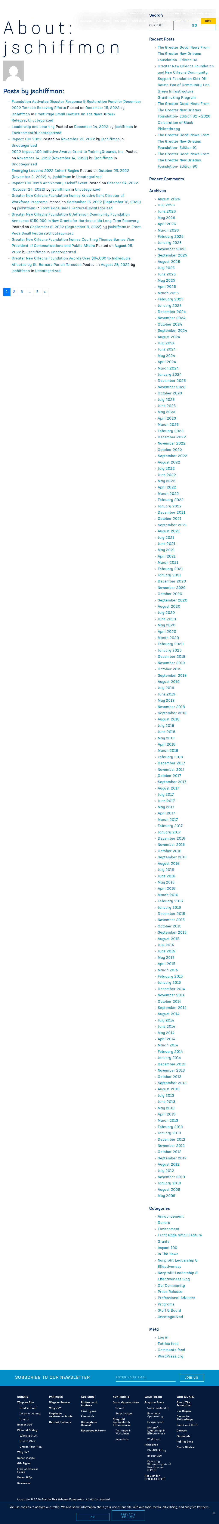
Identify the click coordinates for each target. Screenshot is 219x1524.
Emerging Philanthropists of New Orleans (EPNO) (159, 1466)
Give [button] (208, 21)
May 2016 (166, 882)
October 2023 (170, 393)
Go (195, 26)
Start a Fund (28, 1408)
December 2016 (171, 838)
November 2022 (172, 443)
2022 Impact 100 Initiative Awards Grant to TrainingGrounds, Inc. (68, 152)
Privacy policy (128, 1516)
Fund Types (88, 1411)
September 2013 (172, 1083)
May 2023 (166, 412)
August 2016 (169, 864)
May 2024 (166, 356)
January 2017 (169, 832)
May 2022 (166, 481)
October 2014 (169, 1002)
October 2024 (170, 324)
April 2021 (167, 556)
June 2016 (166, 876)
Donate (24, 1419)
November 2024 (171, 318)
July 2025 (166, 268)
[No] (214, 1513)
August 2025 (169, 262)
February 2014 (170, 1052)
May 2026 (166, 218)
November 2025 (171, 249)
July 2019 (166, 688)
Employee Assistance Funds (61, 1415)
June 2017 (166, 801)
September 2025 (172, 255)
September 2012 (172, 1158)
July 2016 (166, 870)
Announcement (171, 1216)
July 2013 (166, 1096)
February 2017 (170, 826)
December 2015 (171, 914)
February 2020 (171, 644)
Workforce (153, 1439)
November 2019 (171, 663)
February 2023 (171, 431)
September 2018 (172, 713)
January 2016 (169, 908)
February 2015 (170, 976)
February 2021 (170, 569)
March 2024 (168, 368)
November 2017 (171, 770)
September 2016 (172, 857)
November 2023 (172, 387)
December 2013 (171, 1064)
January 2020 (170, 650)
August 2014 (168, 1014)
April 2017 (166, 813)
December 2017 (171, 763)
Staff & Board (169, 1310)
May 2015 (166, 958)
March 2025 (168, 293)
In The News (92, 114)
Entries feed (168, 1344)
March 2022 (168, 494)
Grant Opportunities (126, 1402)
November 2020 (172, 588)
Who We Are (185, 1397)
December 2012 (171, 1140)
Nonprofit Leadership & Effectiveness (122, 1422)
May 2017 (166, 807)
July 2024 (166, 343)
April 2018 (167, 744)
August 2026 (169, 199)
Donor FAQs (24, 1477)
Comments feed (171, 1350)
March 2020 (168, 638)
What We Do (153, 1397)
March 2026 (168, 230)
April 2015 (166, 964)
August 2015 (168, 939)
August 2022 (169, 462)
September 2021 (172, 525)
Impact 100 (167, 1248)
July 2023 (166, 400)
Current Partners (60, 1422)
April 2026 (167, 224)
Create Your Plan (31, 1447)
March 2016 (168, 895)
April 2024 (167, 362)
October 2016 (170, 851)
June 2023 (167, 406)
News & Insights (178, 14)
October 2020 (170, 594)
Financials (88, 1416)
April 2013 (167, 1114)
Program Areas (154, 1402)
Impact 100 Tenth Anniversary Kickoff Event (50, 183)
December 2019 (171, 657)
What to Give (28, 1436)
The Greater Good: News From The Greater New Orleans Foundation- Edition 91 (184, 142)
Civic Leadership (158, 1408)
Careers (182, 1431)
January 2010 (169, 1183)
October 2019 (170, 669)
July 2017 (166, 795)
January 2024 (170, 375)
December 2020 (172, 581)
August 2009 (169, 1190)
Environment (23, 133)
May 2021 (166, 550)
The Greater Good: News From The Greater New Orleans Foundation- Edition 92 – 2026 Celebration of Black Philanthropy (184, 116)
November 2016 (171, 845)
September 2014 (172, 1008)
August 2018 (169, 719)
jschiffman (21, 114)
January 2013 (169, 1133)
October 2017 (169, 776)
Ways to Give (25, 1402)
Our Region (184, 1411)
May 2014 (166, 1033)
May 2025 (166, 280)
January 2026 (170, 243)
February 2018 (170, 757)
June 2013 (166, 1102)
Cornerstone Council (89, 1424)
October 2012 (170, 1152)
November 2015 (171, 920)
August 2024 (169, 337)
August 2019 (169, 682)
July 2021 (166, 538)
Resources (24, 1483)
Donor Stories (26, 1458)
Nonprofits (121, 1397)
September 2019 (172, 676)
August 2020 (169, 606)
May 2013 (166, 1108)
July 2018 (166, 726)
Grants (164, 1242)
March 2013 (168, 1121)
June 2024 (167, 349)
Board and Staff (187, 1425)
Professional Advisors (176, 1298)
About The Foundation (184, 1404)
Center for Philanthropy (185, 1418)
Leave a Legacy (30, 1413)
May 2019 (166, 701)
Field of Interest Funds (27, 1470)
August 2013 (169, 1089)
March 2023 (168, 425)
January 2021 (169, 575)
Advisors (88, 1397)
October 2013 (170, 1077)
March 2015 (168, 970)
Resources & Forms (93, 1431)
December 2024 (172, 312)
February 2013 (170, 1127)
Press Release (170, 1292)
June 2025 (167, 274)
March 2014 (168, 1045)
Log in (163, 1337)
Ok (92, 1517)
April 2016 (167, 889)
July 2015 (166, 945)
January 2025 (170, 306)
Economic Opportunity (155, 1415)
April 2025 (167, 287)
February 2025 (170, 299)
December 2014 (171, 989)
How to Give (27, 1441)
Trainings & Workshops (123, 1432)
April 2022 (167, 487)
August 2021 (169, 531)
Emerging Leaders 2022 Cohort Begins (45, 171)
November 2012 (171, 1146)
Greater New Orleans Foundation (21, 12)
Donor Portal (137, 14)
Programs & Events (204, 14)
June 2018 (166, 732)
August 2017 (168, 788)
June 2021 (166, 544)
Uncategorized (40, 120)
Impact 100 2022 (27, 139)
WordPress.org (170, 1356)
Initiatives (151, 1445)
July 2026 (166, 205)
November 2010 (171, 1177)
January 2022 (170, 506)
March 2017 (168, 820)
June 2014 (166, 1027)
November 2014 (171, 995)
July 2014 (166, 1020)
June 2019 (166, 694)
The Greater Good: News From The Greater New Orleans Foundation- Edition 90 (184, 161)
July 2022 (166, 469)
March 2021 (168, 563)
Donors (164, 1223)
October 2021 (170, 519)
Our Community (171, 1286)
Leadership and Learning (33, 127)
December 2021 (171, 512)
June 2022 (167, 475)
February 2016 (170, 901)
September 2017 (172, 782)
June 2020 (167, 619)
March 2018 (168, 751)
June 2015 (166, 951)
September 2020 (172, 600)
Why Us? (23, 1452)
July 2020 (166, 613)
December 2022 (172, 437)
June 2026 (167, 211)
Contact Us (157, 14)
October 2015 (169, 926)
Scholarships (124, 1413)
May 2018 (166, 738)
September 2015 (172, 932)
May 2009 (166, 1196)
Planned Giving (27, 1430)
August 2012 (169, 1164)
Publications (185, 1442)
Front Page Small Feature (57, 114)
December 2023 (172, 381)
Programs (166, 1304)
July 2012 (166, 1171)
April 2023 (167, 418)
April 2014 (166, 1039)
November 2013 (171, 1070)
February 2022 (171, 500)
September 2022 (172, 456)
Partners (56, 1397)
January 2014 (169, 1058)
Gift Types (24, 1463)
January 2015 (169, 983)
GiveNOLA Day (156, 1450)
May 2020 (166, 625)
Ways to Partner (59, 1402)
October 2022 (170, 450)
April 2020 (167, 632)
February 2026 (171, 237)
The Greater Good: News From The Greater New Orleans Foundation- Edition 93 (184, 54)
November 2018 (171, 707)
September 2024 (172, 331)
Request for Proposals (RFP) (155, 1477)
